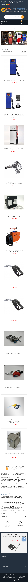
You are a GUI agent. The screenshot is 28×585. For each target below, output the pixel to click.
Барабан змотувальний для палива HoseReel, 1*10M (14, 454)
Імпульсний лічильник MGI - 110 (14, 216)
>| (21, 468)
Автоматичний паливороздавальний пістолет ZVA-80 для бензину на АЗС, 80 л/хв (14, 421)
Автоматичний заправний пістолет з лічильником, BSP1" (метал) (14, 352)
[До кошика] (25, 23)
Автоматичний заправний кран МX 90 (14, 318)
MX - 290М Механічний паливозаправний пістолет (14, 183)
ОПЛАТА (24, 23)
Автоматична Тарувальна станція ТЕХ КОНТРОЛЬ (14, 251)
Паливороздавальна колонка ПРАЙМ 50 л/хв (14, 149)
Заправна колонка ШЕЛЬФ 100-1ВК (14, 80)
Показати (23, 51)
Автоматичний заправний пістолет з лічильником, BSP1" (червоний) (14, 386)
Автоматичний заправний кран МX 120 (14, 285)
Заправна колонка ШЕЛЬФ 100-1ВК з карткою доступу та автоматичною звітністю (14, 116)
